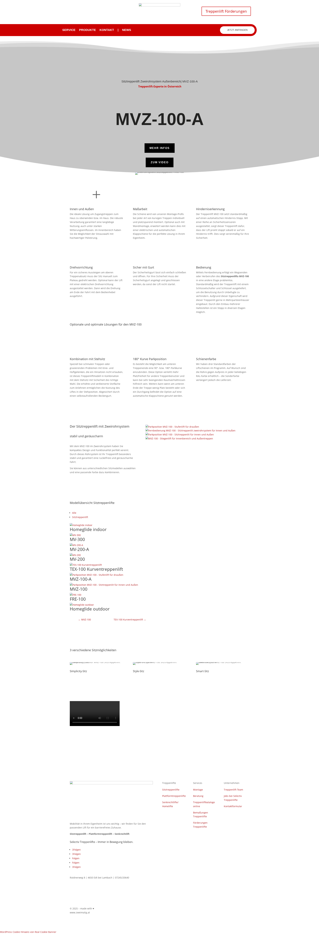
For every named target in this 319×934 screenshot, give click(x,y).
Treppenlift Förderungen (226, 11)
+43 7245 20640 (83, 11)
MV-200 (77, 559)
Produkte (87, 30)
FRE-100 (78, 599)
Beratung (198, 796)
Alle (74, 512)
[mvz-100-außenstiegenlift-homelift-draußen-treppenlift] (172, 426)
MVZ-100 (78, 589)
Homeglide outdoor (90, 609)
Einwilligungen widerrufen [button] (234, 913)
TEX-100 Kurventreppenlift (96, 569)
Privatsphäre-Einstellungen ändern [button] (182, 908)
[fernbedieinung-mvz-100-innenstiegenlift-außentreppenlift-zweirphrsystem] (190, 430)
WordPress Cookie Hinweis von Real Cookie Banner (28, 932)
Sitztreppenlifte (170, 789)
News (126, 30)
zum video (159, 162)
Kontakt (107, 30)
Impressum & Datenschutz (144, 908)
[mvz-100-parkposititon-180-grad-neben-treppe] (180, 434)
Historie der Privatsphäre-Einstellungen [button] (227, 908)
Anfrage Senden (180, 514)
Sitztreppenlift (80, 517)
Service (68, 30)
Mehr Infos (160, 148)
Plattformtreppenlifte (174, 796)
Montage (198, 789)
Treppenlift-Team (233, 789)
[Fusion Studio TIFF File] (179, 438)
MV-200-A (79, 549)
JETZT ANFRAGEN (237, 30)
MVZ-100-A (80, 579)
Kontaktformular (233, 806)
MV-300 (77, 539)
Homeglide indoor (88, 529)
